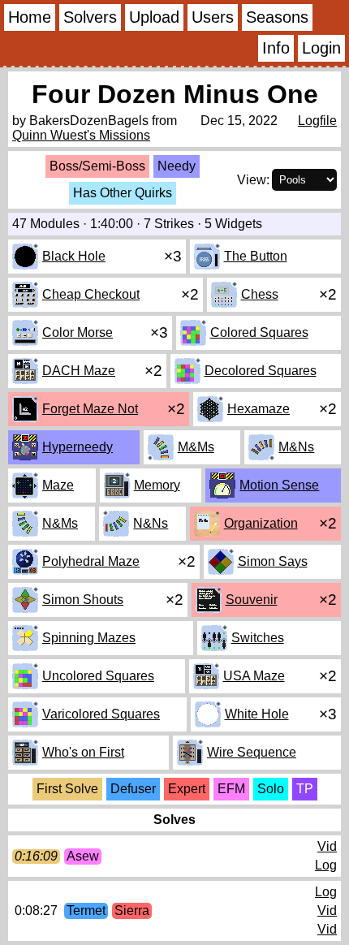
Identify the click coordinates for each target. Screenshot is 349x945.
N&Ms (60, 523)
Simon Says (273, 561)
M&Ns (296, 447)
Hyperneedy (77, 447)
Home (29, 17)
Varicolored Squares (101, 714)
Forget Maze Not (90, 409)
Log (326, 865)
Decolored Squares (261, 371)
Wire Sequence (251, 752)
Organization (261, 523)
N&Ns (150, 523)
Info (276, 48)
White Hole (257, 714)
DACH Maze (78, 371)
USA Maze (254, 676)
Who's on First (83, 752)
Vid (327, 846)
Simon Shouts (82, 599)
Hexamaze (258, 409)
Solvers (90, 17)
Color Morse (77, 332)
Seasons (277, 17)
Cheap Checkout (91, 294)
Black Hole (74, 256)
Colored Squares (259, 332)
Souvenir (252, 599)
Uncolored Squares (98, 676)
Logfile (317, 120)
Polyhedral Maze (91, 561)
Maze (58, 485)
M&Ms (196, 447)
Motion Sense (279, 485)
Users (213, 17)
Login (321, 48)
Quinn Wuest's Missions (81, 135)
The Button (255, 256)
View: (253, 180)
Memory (157, 485)
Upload (154, 17)
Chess (259, 294)
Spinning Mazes (89, 638)
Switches (257, 638)
